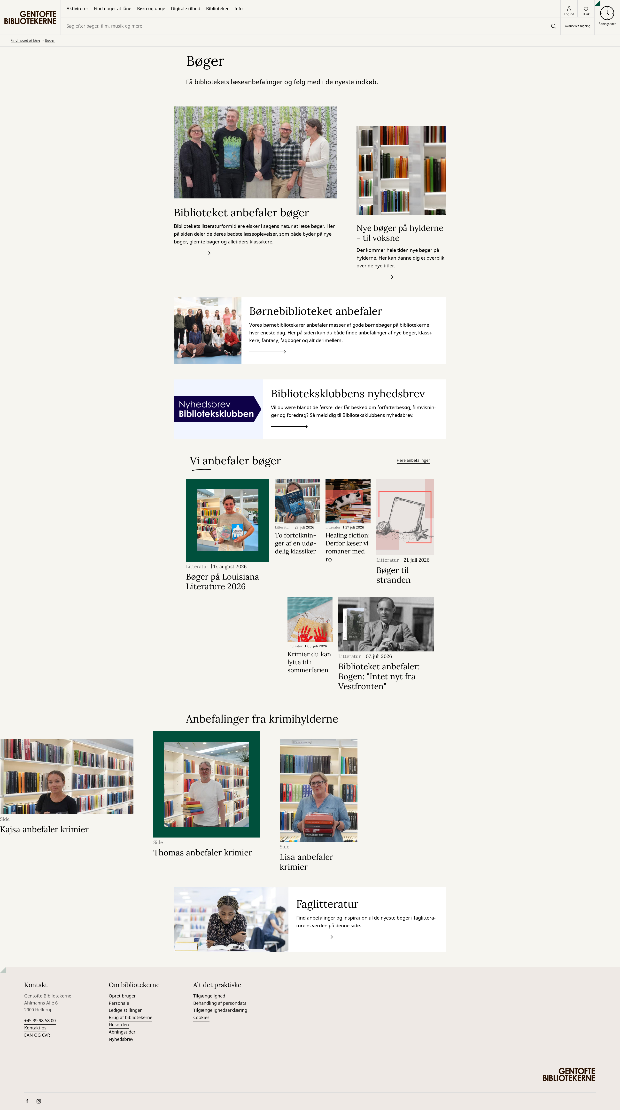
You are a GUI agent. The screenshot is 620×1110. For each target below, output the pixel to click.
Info (238, 9)
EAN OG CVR (37, 1035)
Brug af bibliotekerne (130, 1017)
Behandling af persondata (220, 1003)
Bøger (50, 41)
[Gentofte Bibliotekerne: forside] (30, 17)
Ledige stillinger (125, 1010)
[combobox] (310, 26)
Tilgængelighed (209, 996)
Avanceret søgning (577, 26)
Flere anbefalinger (413, 460)
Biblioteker (217, 9)
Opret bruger (122, 996)
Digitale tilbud (185, 9)
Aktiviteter (77, 9)
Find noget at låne (112, 9)
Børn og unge (151, 9)
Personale (119, 1003)
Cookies (201, 1017)
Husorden (119, 1025)
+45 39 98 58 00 (40, 1021)
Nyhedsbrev (121, 1039)
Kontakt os (35, 1028)
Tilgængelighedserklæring (220, 1010)
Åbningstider (122, 1032)
